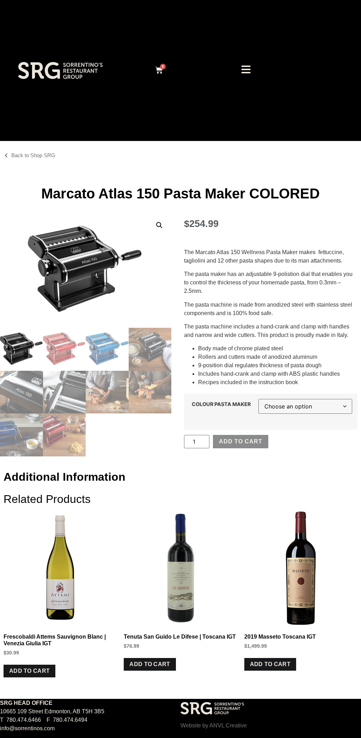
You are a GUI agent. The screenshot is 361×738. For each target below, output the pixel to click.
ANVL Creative (228, 725)
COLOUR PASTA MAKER (221, 404)
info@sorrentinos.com (27, 728)
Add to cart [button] (29, 671)
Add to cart (240, 441)
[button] (159, 225)
